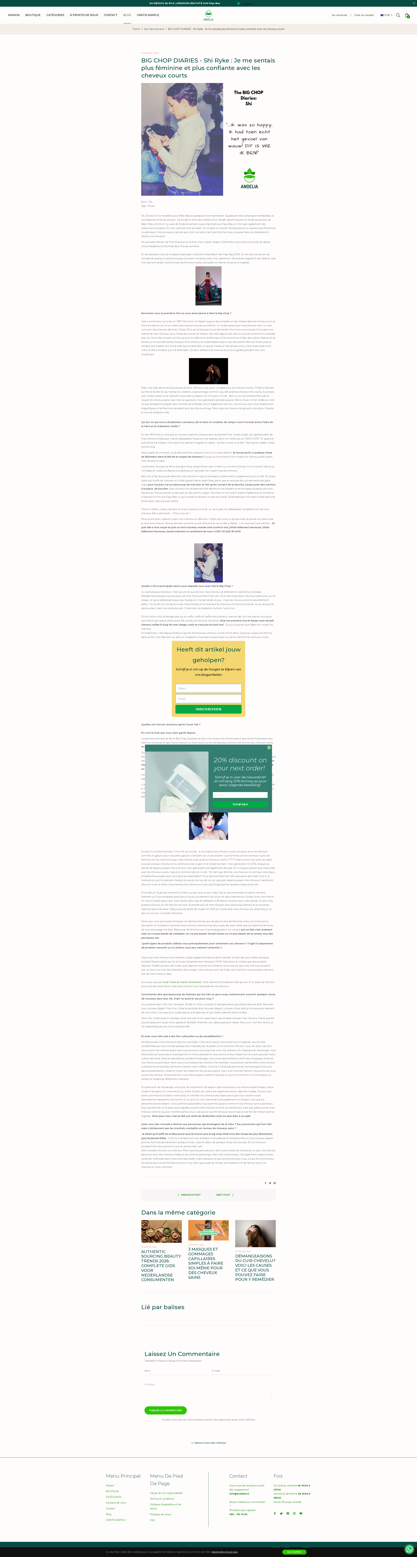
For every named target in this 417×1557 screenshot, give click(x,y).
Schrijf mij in (240, 804)
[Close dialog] (269, 747)
